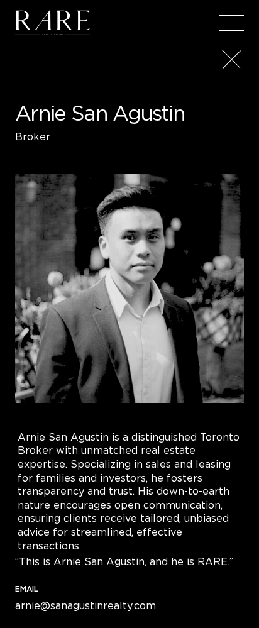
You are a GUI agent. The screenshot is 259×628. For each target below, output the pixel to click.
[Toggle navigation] (231, 22)
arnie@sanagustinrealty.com (85, 605)
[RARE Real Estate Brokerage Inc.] (52, 22)
